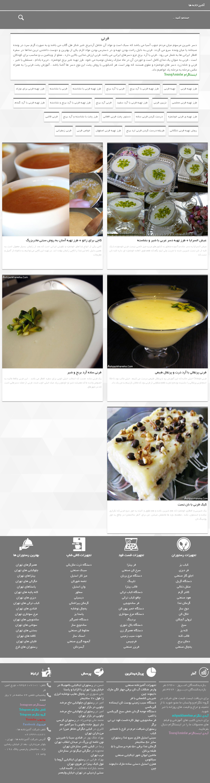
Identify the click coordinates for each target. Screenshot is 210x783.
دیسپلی (79, 597)
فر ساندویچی (131, 603)
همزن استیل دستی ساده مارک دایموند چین (132, 766)
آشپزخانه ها (197, 5)
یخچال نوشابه (79, 608)
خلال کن (184, 614)
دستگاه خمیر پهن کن (131, 608)
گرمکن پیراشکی (79, 603)
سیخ (183, 624)
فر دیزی (184, 570)
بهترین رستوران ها (26, 555)
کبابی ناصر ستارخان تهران (78, 746)
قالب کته (184, 635)
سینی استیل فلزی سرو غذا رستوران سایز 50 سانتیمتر (134, 739)
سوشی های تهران (26, 624)
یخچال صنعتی (184, 646)
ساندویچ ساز (79, 624)
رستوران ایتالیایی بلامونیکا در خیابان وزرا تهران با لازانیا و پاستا (80, 687)
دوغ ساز (184, 608)
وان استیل (78, 586)
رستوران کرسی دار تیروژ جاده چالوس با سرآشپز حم (80, 722)
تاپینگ (131, 581)
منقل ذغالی (184, 586)
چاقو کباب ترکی (131, 597)
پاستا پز (79, 614)
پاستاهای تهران (26, 586)
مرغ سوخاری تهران (26, 614)
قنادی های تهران (26, 608)
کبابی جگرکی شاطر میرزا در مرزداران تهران (81, 731)
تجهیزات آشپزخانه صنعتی (141, 685)
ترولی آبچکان (184, 619)
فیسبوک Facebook (34, 724)
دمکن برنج (184, 641)
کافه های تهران (26, 635)
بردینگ (131, 619)
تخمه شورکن (78, 581)
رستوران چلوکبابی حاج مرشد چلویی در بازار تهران (82, 704)
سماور (79, 592)
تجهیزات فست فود (131, 555)
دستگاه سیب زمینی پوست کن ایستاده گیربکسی (132, 704)
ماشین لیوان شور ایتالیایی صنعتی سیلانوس (135, 757)
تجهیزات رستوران (184, 555)
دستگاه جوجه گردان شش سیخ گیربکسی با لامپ (131, 713)
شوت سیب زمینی (131, 635)
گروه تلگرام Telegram (33, 714)
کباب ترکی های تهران (26, 603)
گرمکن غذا (183, 603)
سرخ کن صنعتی (131, 570)
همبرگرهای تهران (26, 564)
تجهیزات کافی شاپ (78, 555)
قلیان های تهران (26, 641)
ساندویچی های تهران (26, 619)
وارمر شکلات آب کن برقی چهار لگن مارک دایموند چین (131, 691)
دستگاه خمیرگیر (78, 619)
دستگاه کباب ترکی (131, 592)
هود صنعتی (184, 597)
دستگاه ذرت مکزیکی (79, 564)
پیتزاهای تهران (26, 575)
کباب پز (183, 564)
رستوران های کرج (26, 646)
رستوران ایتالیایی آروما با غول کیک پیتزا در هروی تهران (79, 761)
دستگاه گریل (184, 581)
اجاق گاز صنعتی (183, 575)
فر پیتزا (131, 564)
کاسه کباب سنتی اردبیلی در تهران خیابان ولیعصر (81, 770)
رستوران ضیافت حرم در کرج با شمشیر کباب (132, 731)
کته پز (184, 630)
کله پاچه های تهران (26, 592)
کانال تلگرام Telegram (32, 710)
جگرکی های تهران (26, 581)
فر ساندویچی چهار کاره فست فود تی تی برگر (132, 722)
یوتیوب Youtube (36, 719)
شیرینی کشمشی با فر (143, 698)
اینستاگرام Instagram (33, 705)
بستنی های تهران (26, 630)
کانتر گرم (183, 592)
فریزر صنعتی (131, 646)
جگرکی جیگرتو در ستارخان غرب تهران (81, 753)
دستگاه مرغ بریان (131, 575)
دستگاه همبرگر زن (131, 630)
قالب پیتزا (131, 586)
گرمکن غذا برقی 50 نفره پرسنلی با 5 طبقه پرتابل (133, 748)
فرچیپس (131, 641)
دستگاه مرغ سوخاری (131, 614)
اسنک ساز (78, 635)
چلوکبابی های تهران (26, 570)
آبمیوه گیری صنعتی (78, 641)
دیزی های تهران (26, 597)
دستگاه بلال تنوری (131, 624)
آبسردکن (78, 646)
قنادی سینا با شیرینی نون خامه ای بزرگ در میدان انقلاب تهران (79, 739)
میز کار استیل (79, 575)
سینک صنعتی (79, 570)
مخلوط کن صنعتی (79, 630)
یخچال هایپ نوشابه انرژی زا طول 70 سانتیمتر (79, 696)
